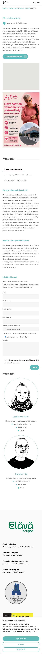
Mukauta (21, 644)
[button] (38, 2)
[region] (21, 635)
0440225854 (22, 485)
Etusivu (5, 8)
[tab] (13, 168)
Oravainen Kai (20, 474)
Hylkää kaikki (21, 649)
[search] (34, 2)
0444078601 (22, 427)
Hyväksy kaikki (21, 638)
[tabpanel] (21, 342)
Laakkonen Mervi (21, 417)
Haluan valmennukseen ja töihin (19, 8)
